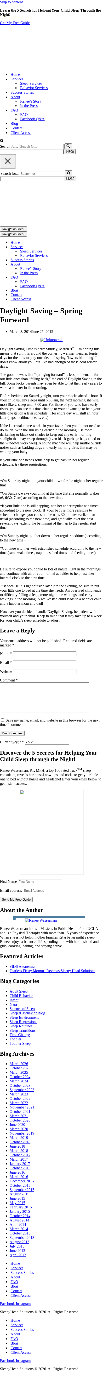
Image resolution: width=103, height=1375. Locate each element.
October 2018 (20, 1142)
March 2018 (19, 1151)
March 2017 (19, 1159)
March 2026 (19, 1064)
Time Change (20, 1035)
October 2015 (20, 1185)
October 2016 (20, 1168)
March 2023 (19, 1094)
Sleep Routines (21, 1026)
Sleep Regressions (23, 1022)
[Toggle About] (83, 264)
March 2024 (19, 1081)
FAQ (24, 114)
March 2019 (19, 1138)
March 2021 (19, 1116)
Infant (14, 1000)
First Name (8, 881)
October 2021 (20, 1111)
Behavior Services (34, 88)
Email (6, 662)
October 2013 (20, 1233)
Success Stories (22, 92)
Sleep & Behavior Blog (27, 1013)
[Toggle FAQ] (83, 277)
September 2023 (22, 1090)
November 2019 (22, 1133)
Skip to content (11, 2)
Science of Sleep (22, 1009)
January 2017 (20, 1164)
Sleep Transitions (22, 1030)
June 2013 (17, 1251)
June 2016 (17, 1172)
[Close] (8, 161)
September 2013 (22, 1237)
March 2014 (19, 1229)
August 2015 (19, 1194)
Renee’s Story (30, 101)
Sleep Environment (24, 1017)
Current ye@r (12, 742)
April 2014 (18, 1224)
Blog (14, 123)
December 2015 (22, 1181)
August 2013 (19, 1242)
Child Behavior (21, 996)
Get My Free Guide (15, 23)
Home (15, 74)
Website (6, 671)
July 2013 (17, 1246)
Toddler (15, 1039)
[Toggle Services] (83, 247)
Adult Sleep (19, 991)
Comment (9, 680)
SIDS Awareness (22, 966)
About (15, 1277)
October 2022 (20, 1098)
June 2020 (17, 1124)
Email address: (11, 890)
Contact (16, 128)
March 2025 (19, 1072)
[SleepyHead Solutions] (34, 66)
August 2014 (19, 1220)
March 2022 (19, 1103)
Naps (13, 1004)
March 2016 (19, 1177)
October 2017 (20, 1155)
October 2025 (20, 1068)
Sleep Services (31, 83)
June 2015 (17, 1198)
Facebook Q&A (32, 119)
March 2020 (19, 1129)
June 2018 (17, 1146)
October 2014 (20, 1216)
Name (6, 654)
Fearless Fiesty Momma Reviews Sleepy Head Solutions (52, 971)
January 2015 (20, 1211)
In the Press (29, 106)
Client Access (21, 133)
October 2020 (20, 1120)
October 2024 (20, 1077)
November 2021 (22, 1107)
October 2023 (20, 1085)
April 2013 (18, 1255)
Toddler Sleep (20, 1043)
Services (17, 1268)
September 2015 (22, 1190)
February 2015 (21, 1207)
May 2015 (17, 1203)
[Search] (2, 141)
